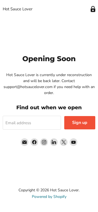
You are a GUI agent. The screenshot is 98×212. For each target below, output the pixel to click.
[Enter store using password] (93, 9)
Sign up (79, 123)
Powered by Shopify (49, 196)
